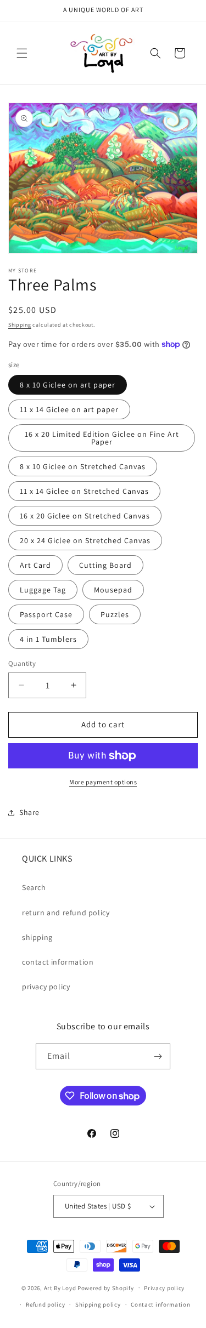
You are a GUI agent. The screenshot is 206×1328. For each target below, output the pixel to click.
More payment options (103, 782)
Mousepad (113, 590)
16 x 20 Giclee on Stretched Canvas (85, 516)
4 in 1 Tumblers (48, 639)
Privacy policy (164, 1288)
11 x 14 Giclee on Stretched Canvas (84, 491)
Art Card (35, 565)
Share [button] (29, 812)
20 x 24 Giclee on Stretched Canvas (85, 540)
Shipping (19, 324)
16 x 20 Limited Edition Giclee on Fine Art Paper (102, 438)
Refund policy (45, 1304)
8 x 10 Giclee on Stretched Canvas (83, 466)
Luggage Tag (43, 590)
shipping (37, 937)
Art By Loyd (60, 1287)
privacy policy (46, 986)
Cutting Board (105, 565)
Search (34, 887)
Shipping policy (98, 1304)
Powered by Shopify (105, 1287)
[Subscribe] (158, 1056)
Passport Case (46, 614)
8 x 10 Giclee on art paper (67, 385)
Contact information (160, 1304)
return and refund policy (65, 912)
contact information (57, 962)
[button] (22, 53)
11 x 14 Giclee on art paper (69, 409)
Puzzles (115, 614)
